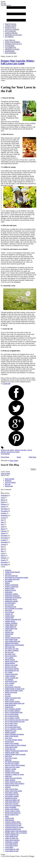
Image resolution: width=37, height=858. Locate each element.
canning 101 (9, 614)
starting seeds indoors (12, 809)
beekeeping (8, 592)
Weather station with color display (16, 831)
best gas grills (9, 605)
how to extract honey (12, 714)
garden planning (10, 676)
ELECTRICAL (10, 40)
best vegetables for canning (14, 608)
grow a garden (9, 683)
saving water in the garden (13, 791)
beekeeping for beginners (13, 597)
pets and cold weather (12, 763)
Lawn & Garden (10, 482)
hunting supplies (10, 732)
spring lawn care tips (11, 803)
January (3, 506)
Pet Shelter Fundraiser (12, 761)
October (3, 513)
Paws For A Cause (11, 758)
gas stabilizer (9, 679)
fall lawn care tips (21, 450)
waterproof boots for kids (13, 823)
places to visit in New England (15, 765)
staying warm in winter (12, 811)
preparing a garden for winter (14, 774)
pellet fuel (8, 760)
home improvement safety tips (14, 703)
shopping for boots (11, 798)
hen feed (7, 694)
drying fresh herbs (11, 656)
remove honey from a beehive (14, 783)
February (4, 504)
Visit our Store (5, 473)
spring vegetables (10, 807)
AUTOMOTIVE (10, 47)
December (4, 509)
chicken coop (9, 632)
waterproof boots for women (14, 827)
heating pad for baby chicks (14, 690)
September (4, 495)
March (3, 500)
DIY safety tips (10, 647)
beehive (7, 583)
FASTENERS (9, 46)
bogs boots (8, 610)
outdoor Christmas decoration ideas (16, 751)
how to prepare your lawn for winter (16, 451)
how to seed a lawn (11, 723)
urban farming (9, 820)
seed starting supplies (12, 796)
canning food (9, 617)
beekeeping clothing (11, 594)
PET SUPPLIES (10, 31)
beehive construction (11, 586)
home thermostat (10, 705)
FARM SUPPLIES (11, 33)
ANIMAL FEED (10, 26)
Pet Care (7, 484)
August (3, 518)
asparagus (8, 574)
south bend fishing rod (12, 802)
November (4, 511)
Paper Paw (8, 756)
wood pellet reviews (11, 845)
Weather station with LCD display (16, 833)
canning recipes (10, 621)
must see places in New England (15, 745)
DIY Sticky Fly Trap (11, 648)
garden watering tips (11, 678)
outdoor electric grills (12, 752)
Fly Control (8, 672)
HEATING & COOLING (13, 35)
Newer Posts (5, 457)
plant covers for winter (12, 767)
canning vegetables (11, 623)
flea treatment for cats (12, 670)
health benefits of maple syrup (14, 689)
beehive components (11, 585)
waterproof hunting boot (13, 829)
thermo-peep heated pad (12, 813)
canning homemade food (13, 619)
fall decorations (10, 663)
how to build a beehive (12, 710)
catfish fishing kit (10, 627)
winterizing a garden (11, 842)
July (2, 520)
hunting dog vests (10, 730)
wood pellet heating (11, 844)
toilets (7, 816)
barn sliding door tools (12, 579)
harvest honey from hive (13, 687)
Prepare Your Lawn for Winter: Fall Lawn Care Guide (18, 62)
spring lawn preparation (12, 805)
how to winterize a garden (13, 729)
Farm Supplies (9, 479)
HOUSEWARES (10, 53)
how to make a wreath (12, 718)
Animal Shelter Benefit (12, 572)
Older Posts (32, 457)
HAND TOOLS (10, 27)
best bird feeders (10, 603)
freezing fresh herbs (11, 674)
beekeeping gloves (11, 599)
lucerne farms (9, 741)
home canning (9, 699)
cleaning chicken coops (12, 637)
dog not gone (9, 652)
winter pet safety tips (11, 838)
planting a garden (10, 769)
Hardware (8, 480)
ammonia (8, 570)
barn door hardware (11, 575)
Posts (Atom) (14, 460)
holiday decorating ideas (13, 698)
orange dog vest (10, 749)
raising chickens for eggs (13, 782)
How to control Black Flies (14, 712)
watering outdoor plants (12, 822)
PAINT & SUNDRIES (12, 42)
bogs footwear (9, 612)
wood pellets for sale (11, 851)
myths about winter (11, 747)
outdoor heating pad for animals (15, 754)
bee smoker (8, 581)
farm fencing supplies (12, 668)
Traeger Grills (9, 818)
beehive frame (9, 588)
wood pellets (9, 847)
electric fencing (10, 659)
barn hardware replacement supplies (16, 577)
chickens (8, 636)
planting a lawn (10, 771)
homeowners (9, 707)
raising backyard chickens (13, 778)
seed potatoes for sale (12, 794)
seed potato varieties (11, 792)
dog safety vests (10, 654)
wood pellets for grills (12, 849)
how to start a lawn (11, 725)
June (2, 522)
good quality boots (11, 681)
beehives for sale (10, 590)
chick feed (8, 630)
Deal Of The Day (10, 24)
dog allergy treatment (12, 650)
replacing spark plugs (12, 785)
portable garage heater (12, 772)
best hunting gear (10, 606)
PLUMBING (9, 37)
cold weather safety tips (12, 641)
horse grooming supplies (13, 709)
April (3, 497)
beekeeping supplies (11, 601)
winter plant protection (12, 840)
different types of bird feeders (14, 645)
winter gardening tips (12, 834)
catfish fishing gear (11, 625)
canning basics (9, 616)
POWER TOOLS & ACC (13, 44)
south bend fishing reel (12, 800)
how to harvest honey (12, 716)
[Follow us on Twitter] (1, 491)
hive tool (8, 696)
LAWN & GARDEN (12, 29)
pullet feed (8, 776)
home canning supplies (12, 701)
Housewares (9, 486)
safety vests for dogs (11, 789)
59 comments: (5, 453)
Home (19, 457)
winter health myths (11, 836)
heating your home (11, 692)
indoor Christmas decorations (14, 734)
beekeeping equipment (12, 596)
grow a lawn (9, 685)
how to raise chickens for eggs (15, 721)
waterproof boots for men (13, 825)
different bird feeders (11, 643)
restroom (8, 787)
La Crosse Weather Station (13, 740)
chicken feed (9, 634)
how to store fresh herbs (12, 727)
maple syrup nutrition (12, 743)
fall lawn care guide (7, 450)
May (2, 524)
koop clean (8, 738)
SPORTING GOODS (12, 49)
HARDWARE (9, 51)
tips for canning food (11, 814)
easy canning (9, 658)
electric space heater (11, 661)
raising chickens (10, 780)
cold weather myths (11, 639)
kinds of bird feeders (11, 736)
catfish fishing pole (11, 628)
